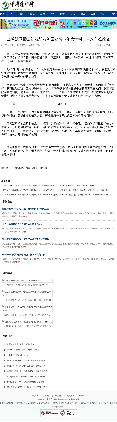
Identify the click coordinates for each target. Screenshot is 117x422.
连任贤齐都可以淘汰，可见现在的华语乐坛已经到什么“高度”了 (28, 190)
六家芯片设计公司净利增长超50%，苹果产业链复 (27, 371)
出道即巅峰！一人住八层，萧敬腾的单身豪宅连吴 (25, 209)
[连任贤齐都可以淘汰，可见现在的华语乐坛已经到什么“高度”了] (27, 295)
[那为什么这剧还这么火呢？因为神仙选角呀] (21, 280)
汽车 (52, 14)
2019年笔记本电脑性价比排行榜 (30, 168)
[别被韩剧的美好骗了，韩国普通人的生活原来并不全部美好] (27, 322)
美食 (92, 14)
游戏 (82, 14)
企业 (72, 14)
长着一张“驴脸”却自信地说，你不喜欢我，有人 (24, 254)
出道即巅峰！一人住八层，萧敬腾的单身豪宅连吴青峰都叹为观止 (29, 185)
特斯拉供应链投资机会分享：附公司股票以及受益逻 (28, 360)
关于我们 (34, 396)
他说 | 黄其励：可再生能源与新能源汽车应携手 (26, 376)
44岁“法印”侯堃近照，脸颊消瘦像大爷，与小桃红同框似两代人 (85, 195)
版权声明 (83, 396)
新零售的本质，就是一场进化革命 (21, 344)
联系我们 (46, 396)
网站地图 (70, 396)
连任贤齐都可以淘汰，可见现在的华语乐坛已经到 (25, 239)
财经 (22, 14)
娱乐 (32, 14)
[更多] (24, 216)
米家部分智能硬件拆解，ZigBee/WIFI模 (23, 350)
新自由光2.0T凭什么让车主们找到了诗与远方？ (26, 366)
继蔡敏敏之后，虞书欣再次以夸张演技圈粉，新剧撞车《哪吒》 (85, 190)
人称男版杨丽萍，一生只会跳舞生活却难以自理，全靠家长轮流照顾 (30, 195)
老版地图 (58, 396)
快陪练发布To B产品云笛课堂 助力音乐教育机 (25, 382)
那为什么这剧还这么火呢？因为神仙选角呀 (77, 185)
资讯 (12, 14)
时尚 (62, 14)
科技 (42, 14)
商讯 (103, 14)
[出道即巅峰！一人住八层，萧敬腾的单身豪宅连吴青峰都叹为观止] (27, 310)
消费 (113, 14)
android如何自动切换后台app (18, 355)
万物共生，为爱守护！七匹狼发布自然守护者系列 (27, 387)
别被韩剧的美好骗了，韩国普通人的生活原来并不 (27, 326)
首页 (2, 14)
